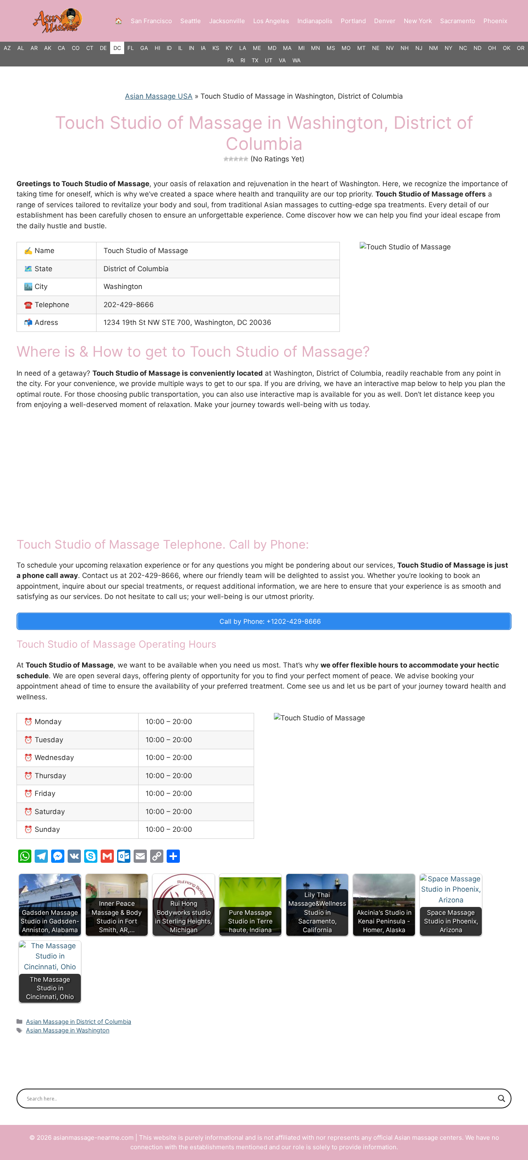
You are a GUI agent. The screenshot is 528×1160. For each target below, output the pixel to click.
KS (215, 48)
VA (282, 60)
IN (191, 48)
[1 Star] (226, 158)
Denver (385, 21)
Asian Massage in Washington (67, 1030)
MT (361, 48)
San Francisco (151, 21)
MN (315, 48)
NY (449, 48)
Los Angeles (271, 21)
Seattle (190, 21)
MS (331, 48)
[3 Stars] (235, 158)
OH (492, 48)
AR (34, 48)
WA (296, 60)
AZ (7, 48)
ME (257, 48)
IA (203, 48)
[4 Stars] (240, 158)
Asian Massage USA (159, 96)
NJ (418, 48)
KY (229, 48)
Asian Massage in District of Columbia (78, 1021)
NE (376, 48)
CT (89, 48)
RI (242, 60)
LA (242, 48)
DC (117, 48)
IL (180, 48)
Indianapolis (314, 21)
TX (255, 60)
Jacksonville (227, 21)
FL (130, 48)
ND (477, 48)
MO (346, 48)
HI (157, 48)
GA (144, 48)
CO (76, 48)
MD (272, 48)
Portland (353, 21)
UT (268, 60)
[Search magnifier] (501, 1098)
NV (390, 48)
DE (103, 48)
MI (301, 48)
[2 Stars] (231, 158)
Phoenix (495, 21)
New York (418, 21)
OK (506, 48)
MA (287, 48)
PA (230, 60)
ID (169, 48)
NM (433, 48)
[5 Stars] (245, 158)
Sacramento (457, 21)
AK (47, 48)
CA (61, 48)
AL (20, 48)
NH (405, 48)
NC (463, 48)
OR (520, 48)
